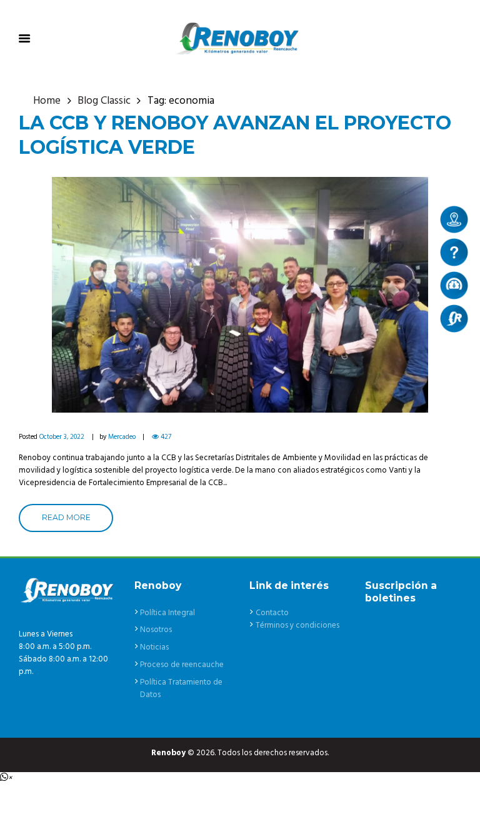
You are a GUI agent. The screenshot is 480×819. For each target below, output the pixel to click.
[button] (6, 778)
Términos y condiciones (297, 625)
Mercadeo (122, 437)
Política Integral (167, 613)
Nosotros (156, 629)
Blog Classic (104, 101)
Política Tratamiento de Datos (181, 688)
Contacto (272, 613)
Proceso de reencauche (182, 664)
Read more (66, 517)
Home (47, 101)
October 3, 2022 (61, 437)
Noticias (154, 647)
